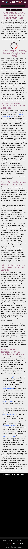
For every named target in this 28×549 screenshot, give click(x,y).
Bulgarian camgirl (9, 425)
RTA (4, 541)
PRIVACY (14, 543)
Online (7, 10)
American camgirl (9, 377)
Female (13, 10)
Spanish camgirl (8, 401)
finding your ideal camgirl (11, 530)
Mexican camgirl (8, 388)
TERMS (22, 543)
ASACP (11, 541)
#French (19, 10)
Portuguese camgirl (9, 414)
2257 (7, 543)
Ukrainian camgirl (9, 437)
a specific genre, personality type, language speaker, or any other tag (14, 499)
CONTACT (19, 541)
